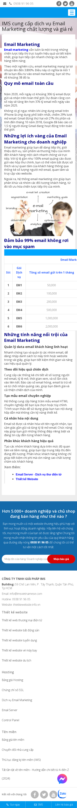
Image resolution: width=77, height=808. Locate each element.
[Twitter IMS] (65, 3)
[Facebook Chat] (62, 783)
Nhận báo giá (61, 559)
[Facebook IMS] (58, 3)
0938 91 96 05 (23, 3)
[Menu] (71, 12)
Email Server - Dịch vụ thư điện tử (39, 474)
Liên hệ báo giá (64, 804)
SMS (40, 804)
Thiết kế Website (27, 479)
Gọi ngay (15, 804)
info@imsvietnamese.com (26, 594)
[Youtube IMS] (71, 3)
